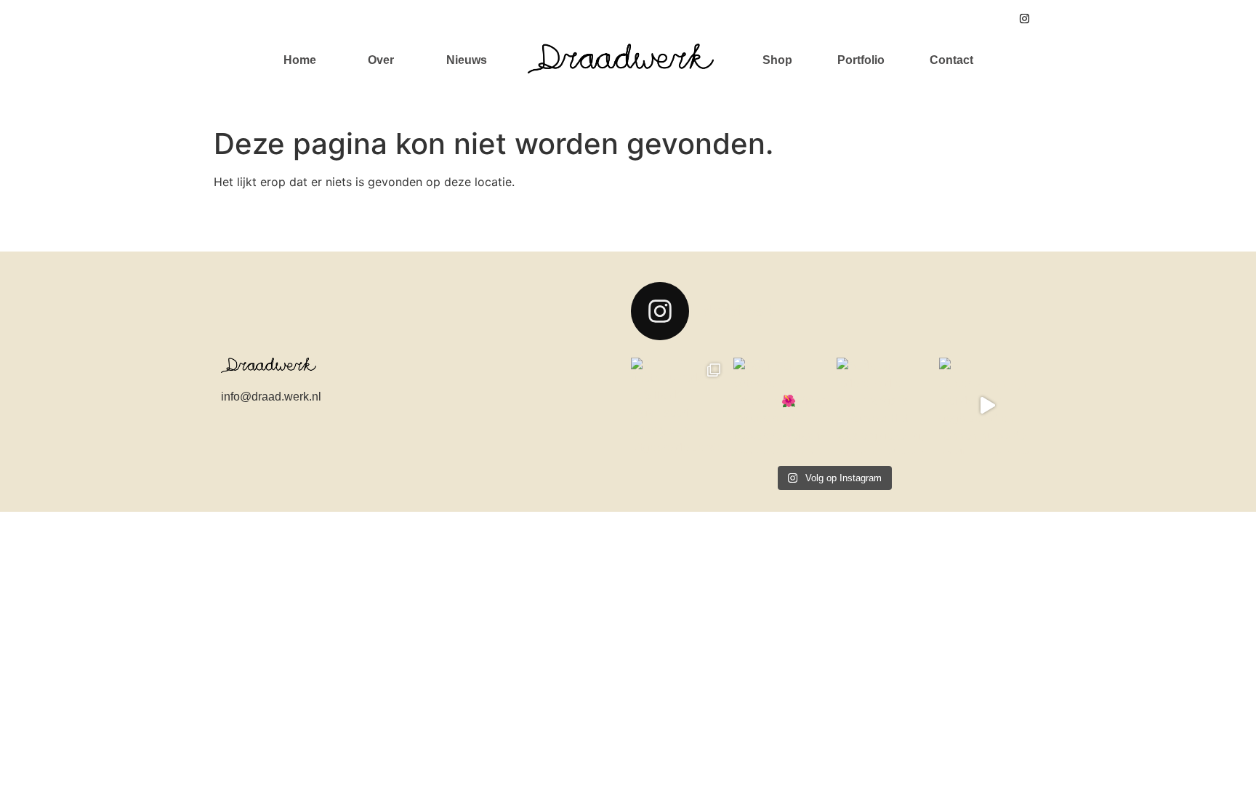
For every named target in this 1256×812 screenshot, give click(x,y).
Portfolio (861, 60)
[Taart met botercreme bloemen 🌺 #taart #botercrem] (781, 405)
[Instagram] (1024, 18)
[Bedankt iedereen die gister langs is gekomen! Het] (885, 405)
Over (381, 60)
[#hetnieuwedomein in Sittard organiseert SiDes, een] (678, 405)
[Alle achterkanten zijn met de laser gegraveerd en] (987, 405)
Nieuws (466, 60)
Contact (951, 60)
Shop (777, 60)
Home (299, 60)
